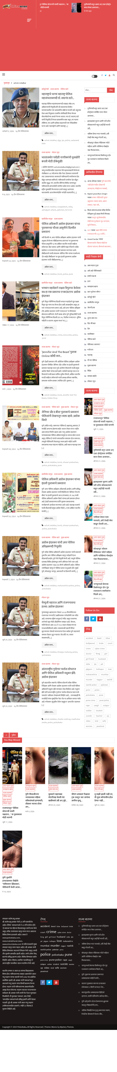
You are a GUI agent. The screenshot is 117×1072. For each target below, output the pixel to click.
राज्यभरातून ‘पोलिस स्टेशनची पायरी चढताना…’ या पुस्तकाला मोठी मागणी (46, 6)
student (99, 710)
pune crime (90, 700)
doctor (89, 653)
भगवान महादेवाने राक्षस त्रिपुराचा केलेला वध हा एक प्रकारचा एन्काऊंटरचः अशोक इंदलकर (61, 292)
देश (88, 328)
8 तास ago (83, 11)
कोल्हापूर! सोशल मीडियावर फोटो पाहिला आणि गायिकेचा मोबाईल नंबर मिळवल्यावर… (98, 146)
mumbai (104, 674)
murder (89, 679)
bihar (108, 638)
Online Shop (52, 398)
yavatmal (100, 726)
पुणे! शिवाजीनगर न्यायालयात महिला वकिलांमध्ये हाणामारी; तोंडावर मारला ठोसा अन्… (34, 801)
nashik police (91, 685)
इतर (88, 281)
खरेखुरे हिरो (45, 89)
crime (60, 335)
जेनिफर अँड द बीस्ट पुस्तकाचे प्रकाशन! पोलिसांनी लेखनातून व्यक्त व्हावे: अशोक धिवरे (61, 416)
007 (89, 230)
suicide (89, 716)
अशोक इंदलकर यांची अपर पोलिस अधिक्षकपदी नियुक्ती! (58, 544)
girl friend (90, 659)
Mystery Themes (67, 1027)
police (67, 140)
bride (101, 643)
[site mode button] (94, 76)
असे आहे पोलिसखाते (94, 270)
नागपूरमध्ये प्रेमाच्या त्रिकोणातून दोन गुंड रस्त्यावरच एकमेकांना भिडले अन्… (99, 159)
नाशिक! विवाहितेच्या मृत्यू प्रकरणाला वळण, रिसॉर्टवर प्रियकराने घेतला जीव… (96, 1012)
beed (99, 638)
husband (102, 659)
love (110, 669)
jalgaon (89, 669)
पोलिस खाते (15, 289)
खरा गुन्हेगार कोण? (93, 291)
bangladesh (62, 206)
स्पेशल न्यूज (14, 293)
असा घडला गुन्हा (92, 265)
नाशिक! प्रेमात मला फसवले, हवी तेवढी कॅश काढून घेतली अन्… (98, 135)
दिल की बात (91, 323)
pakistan (60, 210)
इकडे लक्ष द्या (17, 318)
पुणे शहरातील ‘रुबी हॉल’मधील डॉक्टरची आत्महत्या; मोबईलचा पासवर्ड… (99, 185)
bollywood (90, 643)
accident (89, 638)
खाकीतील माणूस (47, 218)
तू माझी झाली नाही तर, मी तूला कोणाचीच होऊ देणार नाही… (103, 797)
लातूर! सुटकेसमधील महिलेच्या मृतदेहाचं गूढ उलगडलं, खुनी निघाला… (98, 221)
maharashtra (91, 674)
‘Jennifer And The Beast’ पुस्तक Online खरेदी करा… (59, 354)
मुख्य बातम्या (65, 407)
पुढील (14, 735)
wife (104, 721)
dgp (59, 140)
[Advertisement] (58, 50)
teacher (99, 716)
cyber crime (100, 648)
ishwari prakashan (70, 462)
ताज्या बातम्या (17, 346)
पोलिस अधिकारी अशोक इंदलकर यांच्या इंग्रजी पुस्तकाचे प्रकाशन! (61, 481)
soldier (89, 710)
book (60, 274)
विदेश (89, 370)
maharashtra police (66, 585)
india (70, 206)
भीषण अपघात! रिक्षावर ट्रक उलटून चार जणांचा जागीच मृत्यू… (80, 797)
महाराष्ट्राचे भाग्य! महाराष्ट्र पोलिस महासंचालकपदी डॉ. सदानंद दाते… (58, 96)
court (110, 643)
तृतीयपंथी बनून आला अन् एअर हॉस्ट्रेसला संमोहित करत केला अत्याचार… (97, 6)
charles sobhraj (64, 719)
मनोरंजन (90, 349)
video (88, 721)
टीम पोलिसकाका (23, 131)
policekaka (52, 465)
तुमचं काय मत (92, 318)
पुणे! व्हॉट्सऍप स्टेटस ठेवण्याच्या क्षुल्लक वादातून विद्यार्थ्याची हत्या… (95, 1003)
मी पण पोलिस (92, 360)
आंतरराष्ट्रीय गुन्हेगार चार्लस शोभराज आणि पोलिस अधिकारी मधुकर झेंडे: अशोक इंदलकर (59, 673)
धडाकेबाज (90, 334)
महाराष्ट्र (89, 355)
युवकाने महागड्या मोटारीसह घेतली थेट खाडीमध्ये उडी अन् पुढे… (57, 797)
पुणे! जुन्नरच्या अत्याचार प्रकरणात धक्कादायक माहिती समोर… (93, 976)
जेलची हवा (91, 307)
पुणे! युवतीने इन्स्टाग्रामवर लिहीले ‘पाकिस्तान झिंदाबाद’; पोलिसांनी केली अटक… (11, 882)
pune (71, 274)
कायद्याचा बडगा (17, 286)
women (89, 726)
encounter (67, 335)
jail (102, 664)
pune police (104, 700)
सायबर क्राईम (92, 376)
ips (63, 140)
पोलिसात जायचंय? (93, 344)
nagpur (100, 679)
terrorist (68, 210)
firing (98, 653)
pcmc (88, 690)
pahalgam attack (49, 210)
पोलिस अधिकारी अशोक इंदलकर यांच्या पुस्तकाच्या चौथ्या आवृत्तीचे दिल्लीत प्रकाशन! (61, 227)
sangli (96, 705)
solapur (106, 705)
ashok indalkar (50, 140)
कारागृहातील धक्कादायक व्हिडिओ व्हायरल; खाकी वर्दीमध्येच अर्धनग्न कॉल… (95, 994)
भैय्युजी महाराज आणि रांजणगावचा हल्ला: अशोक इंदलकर (58, 604)
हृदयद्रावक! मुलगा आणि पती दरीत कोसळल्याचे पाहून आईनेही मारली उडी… (98, 124)
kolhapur (100, 669)
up (108, 716)
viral (96, 721)
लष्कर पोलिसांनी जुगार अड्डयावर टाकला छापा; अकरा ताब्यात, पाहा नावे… (97, 201)
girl (105, 653)
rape (88, 705)
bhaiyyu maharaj (64, 652)
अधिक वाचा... (49, 133)
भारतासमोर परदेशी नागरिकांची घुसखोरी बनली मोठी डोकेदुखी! (61, 159)
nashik (109, 679)
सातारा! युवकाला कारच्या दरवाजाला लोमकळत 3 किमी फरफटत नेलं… (94, 985)
